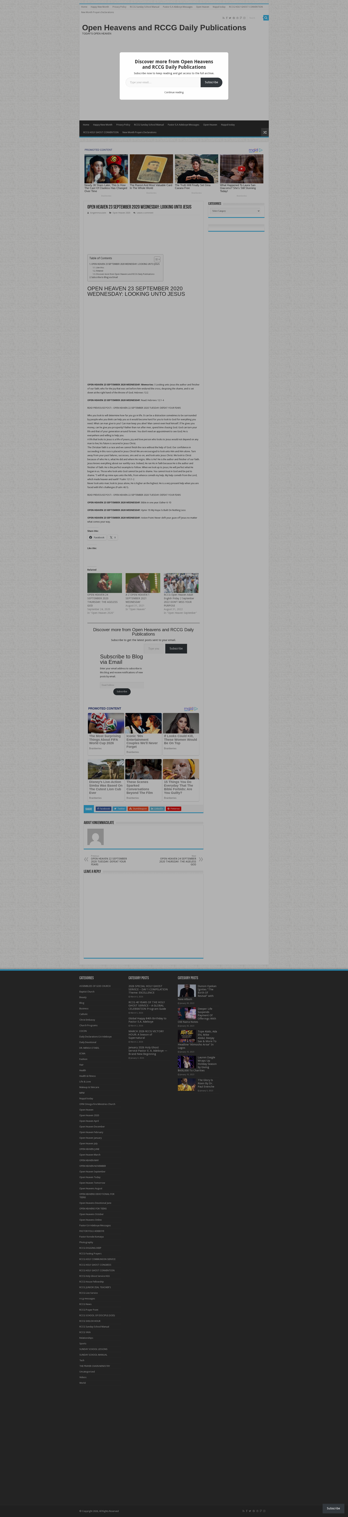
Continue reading (174, 92)
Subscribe (211, 82)
